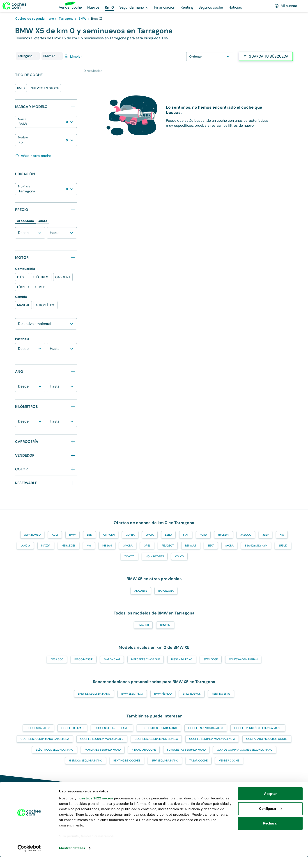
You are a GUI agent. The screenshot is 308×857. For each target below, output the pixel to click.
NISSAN (107, 545)
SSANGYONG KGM (256, 545)
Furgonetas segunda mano (186, 750)
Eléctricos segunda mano (54, 750)
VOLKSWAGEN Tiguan (243, 659)
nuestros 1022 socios (95, 798)
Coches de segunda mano (158, 728)
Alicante (140, 591)
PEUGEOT (168, 545)
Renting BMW (221, 694)
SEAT (211, 545)
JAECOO (245, 535)
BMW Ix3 (143, 625)
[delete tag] (36, 56)
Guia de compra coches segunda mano (244, 750)
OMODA (128, 545)
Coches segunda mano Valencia (212, 739)
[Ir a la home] (14, 6)
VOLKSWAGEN (155, 556)
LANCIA (25, 545)
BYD (89, 535)
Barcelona (166, 591)
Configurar (267, 808)
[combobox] (18, 124)
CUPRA (130, 535)
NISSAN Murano (181, 659)
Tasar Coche (198, 760)
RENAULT (190, 545)
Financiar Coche (144, 750)
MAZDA (45, 545)
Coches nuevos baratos (205, 728)
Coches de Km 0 (72, 728)
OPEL (147, 545)
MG (89, 545)
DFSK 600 (57, 659)
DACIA (150, 535)
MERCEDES (69, 545)
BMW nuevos (192, 694)
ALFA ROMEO (32, 535)
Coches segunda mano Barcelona (45, 739)
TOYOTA (129, 556)
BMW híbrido (163, 694)
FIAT (185, 535)
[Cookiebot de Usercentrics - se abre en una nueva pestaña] (29, 848)
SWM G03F (211, 659)
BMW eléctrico (132, 694)
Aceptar (270, 794)
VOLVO (179, 556)
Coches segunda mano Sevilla (156, 739)
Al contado (25, 221)
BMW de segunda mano (94, 694)
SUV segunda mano (165, 760)
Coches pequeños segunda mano (257, 728)
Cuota (42, 221)
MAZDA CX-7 (112, 659)
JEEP (265, 535)
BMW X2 (165, 625)
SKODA (229, 545)
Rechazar (270, 823)
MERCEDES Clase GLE (145, 659)
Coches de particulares (112, 728)
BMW (72, 535)
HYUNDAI (223, 535)
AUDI (55, 535)
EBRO (168, 535)
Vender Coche (229, 760)
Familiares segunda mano (103, 750)
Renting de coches (126, 760)
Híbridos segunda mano (85, 760)
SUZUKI (282, 545)
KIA (282, 535)
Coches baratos (38, 728)
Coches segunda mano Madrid (101, 739)
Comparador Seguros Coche (266, 739)
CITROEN (109, 535)
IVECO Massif (83, 659)
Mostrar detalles (72, 848)
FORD (203, 535)
